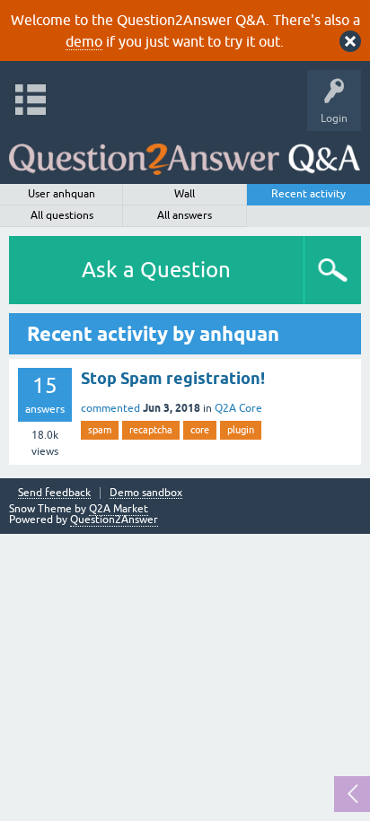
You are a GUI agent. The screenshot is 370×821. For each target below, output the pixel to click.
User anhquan (61, 194)
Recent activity (308, 194)
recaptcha (150, 429)
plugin (240, 429)
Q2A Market (118, 508)
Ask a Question (156, 270)
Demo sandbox (146, 493)
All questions (62, 215)
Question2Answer (114, 519)
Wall (184, 194)
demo (84, 41)
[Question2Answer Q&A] (184, 153)
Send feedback (54, 493)
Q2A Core (238, 408)
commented (110, 408)
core (199, 429)
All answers (184, 215)
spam (99, 429)
